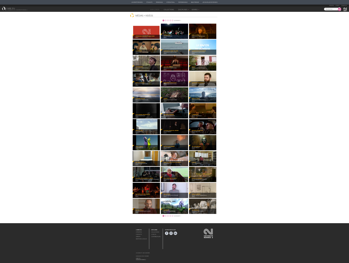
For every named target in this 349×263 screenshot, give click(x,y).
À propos (331, 5)
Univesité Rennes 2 (345, 9)
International (170, 2)
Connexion (344, 5)
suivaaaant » (177, 20)
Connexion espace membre (142, 256)
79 (172, 20)
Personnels (159, 2)
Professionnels (182, 2)
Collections (169, 9)
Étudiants (149, 2)
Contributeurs (156, 236)
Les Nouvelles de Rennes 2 (210, 2)
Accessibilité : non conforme (143, 253)
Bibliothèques (195, 2)
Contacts (139, 234)
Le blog (337, 5)
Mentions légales (141, 239)
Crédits (138, 236)
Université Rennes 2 (137, 2)
